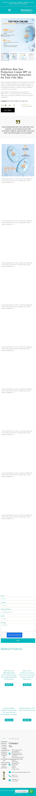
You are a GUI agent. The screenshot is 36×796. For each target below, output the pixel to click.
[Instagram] (14, 105)
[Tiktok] (9, 105)
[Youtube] (4, 779)
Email (2, 616)
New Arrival (11, 101)
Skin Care (18, 101)
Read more (9, 684)
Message (3, 622)
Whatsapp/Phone (6, 609)
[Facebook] (5, 105)
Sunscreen (25, 101)
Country (3, 602)
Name (2, 596)
